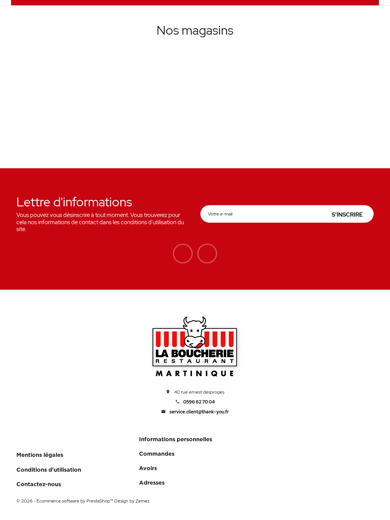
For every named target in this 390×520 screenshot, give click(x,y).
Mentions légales (39, 454)
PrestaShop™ (100, 501)
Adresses (152, 482)
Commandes (156, 453)
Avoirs (148, 468)
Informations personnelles (175, 439)
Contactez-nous (38, 484)
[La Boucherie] (195, 347)
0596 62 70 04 (199, 402)
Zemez (143, 501)
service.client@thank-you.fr (199, 412)
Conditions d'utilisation (48, 469)
